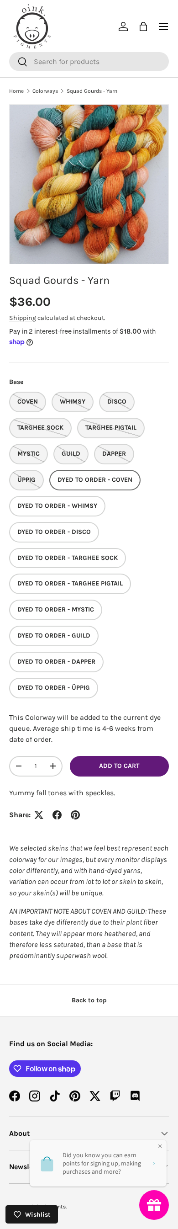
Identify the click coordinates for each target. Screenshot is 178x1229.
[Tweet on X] (39, 815)
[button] (143, 26)
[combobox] (89, 61)
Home (16, 91)
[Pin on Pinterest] (75, 815)
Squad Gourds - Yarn (92, 91)
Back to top (89, 1000)
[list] (89, 184)
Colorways (45, 91)
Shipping (22, 318)
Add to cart (119, 766)
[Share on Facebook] (57, 815)
